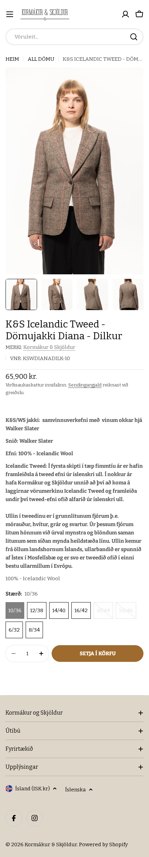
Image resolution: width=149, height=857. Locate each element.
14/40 (58, 610)
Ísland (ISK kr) (32, 788)
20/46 (127, 613)
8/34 (34, 630)
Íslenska (75, 790)
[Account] (125, 14)
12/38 (36, 610)
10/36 (14, 610)
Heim (12, 59)
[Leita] (134, 37)
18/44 (105, 613)
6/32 (14, 630)
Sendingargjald (85, 385)
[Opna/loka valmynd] (10, 14)
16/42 (81, 610)
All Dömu (41, 59)
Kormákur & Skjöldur (49, 347)
